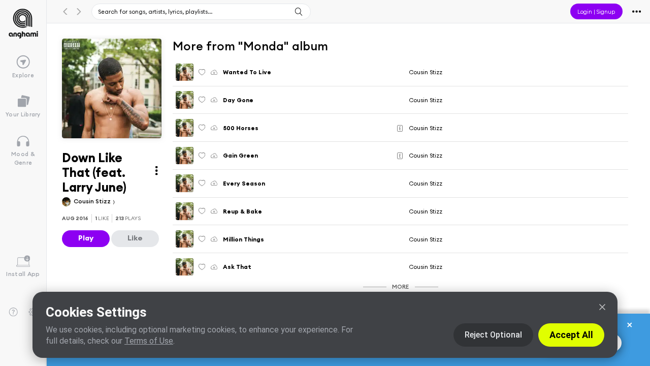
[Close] (602, 307)
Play (85, 237)
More (400, 286)
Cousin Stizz (93, 201)
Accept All (571, 334)
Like (135, 237)
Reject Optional (493, 335)
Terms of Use (148, 341)
